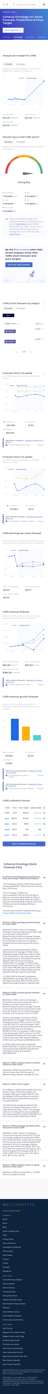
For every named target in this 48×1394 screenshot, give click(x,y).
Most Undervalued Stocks (13, 1352)
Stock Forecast (8, 1288)
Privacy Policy (8, 1239)
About (5, 1219)
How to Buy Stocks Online (13, 1320)
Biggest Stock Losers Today (13, 1336)
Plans (5, 1235)
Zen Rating (21, 224)
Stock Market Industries (12, 1316)
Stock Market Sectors (11, 1312)
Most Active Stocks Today (13, 1348)
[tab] (6, 37)
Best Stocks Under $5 (11, 1360)
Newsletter (7, 1271)
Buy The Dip (7, 1328)
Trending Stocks (9, 1292)
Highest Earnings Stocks (12, 1300)
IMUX (7, 818)
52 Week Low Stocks (11, 1344)
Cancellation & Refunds (12, 1247)
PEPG (7, 824)
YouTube (6, 1267)
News (5, 1223)
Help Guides (7, 1255)
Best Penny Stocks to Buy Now (15, 1356)
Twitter (5, 1263)
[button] (24, 323)
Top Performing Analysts (12, 1280)
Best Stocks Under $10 (12, 1364)
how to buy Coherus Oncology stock (22, 912)
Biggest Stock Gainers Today (14, 1332)
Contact (6, 1259)
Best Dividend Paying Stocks (14, 1304)
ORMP (7, 829)
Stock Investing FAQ (11, 1231)
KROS (7, 835)
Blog (4, 1227)
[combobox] (25, 4)
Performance (8, 1251)
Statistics (6, 1308)
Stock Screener (9, 1284)
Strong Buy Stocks (10, 1296)
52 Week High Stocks (11, 1340)
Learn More (14, 234)
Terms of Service (9, 1243)
